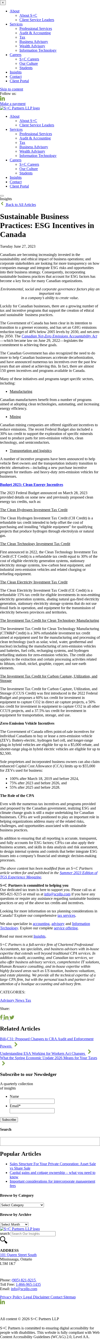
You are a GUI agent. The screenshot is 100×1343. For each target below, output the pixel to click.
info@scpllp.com (57, 894)
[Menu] (2, 196)
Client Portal (19, 81)
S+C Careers (29, 59)
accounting (41, 924)
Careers (15, 55)
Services (16, 24)
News (20, 1000)
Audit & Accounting (35, 33)
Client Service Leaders (36, 20)
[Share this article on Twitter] (11, 1018)
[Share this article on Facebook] (2, 1018)
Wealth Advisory (32, 46)
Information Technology (38, 50)
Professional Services (35, 28)
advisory (58, 924)
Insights (16, 72)
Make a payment (12, 104)
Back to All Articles (20, 205)
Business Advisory (33, 42)
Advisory (7, 1000)
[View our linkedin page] (2, 99)
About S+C (28, 15)
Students (26, 68)
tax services (66, 915)
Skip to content (11, 89)
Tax (22, 37)
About (14, 11)
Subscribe (9, 1120)
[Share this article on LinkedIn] (6, 1018)
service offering (66, 928)
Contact (16, 76)
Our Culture (28, 63)
